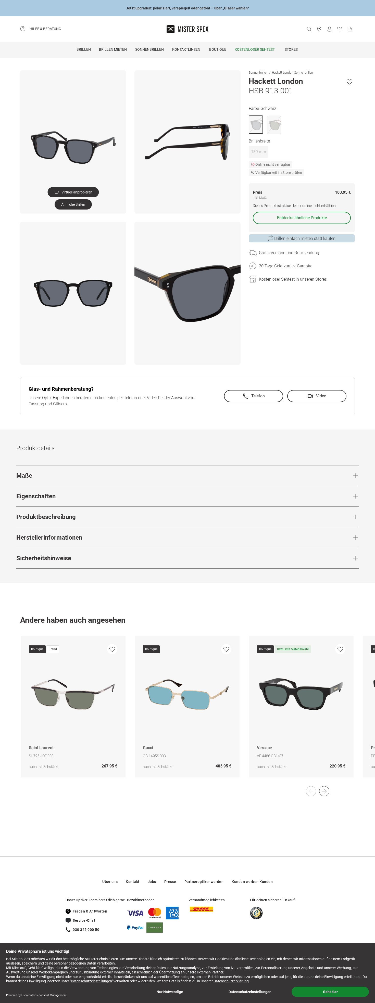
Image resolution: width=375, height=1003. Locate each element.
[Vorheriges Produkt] (311, 791)
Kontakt (133, 882)
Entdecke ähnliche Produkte (302, 217)
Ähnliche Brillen (73, 204)
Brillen (84, 49)
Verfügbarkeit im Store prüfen (278, 173)
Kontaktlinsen (186, 49)
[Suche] (309, 29)
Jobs (152, 882)
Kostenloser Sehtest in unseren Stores (293, 279)
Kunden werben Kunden (252, 882)
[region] (187, 712)
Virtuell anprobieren (76, 192)
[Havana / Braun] (274, 124)
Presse (170, 882)
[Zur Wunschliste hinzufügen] (349, 82)
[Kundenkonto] (329, 29)
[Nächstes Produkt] (324, 791)
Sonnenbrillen (149, 49)
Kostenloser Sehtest (255, 49)
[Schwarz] (256, 124)
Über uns (110, 882)
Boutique (217, 49)
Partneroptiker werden (204, 882)
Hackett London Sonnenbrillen (292, 72)
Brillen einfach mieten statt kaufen (304, 238)
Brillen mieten (113, 49)
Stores (291, 49)
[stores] (319, 29)
